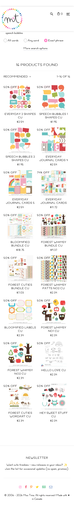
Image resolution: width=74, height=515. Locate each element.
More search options (36, 48)
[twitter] (38, 487)
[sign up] (45, 487)
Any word (33, 40)
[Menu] (68, 14)
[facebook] (27, 487)
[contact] (52, 487)
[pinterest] (32, 487)
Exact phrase (56, 40)
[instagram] (21, 487)
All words (13, 40)
